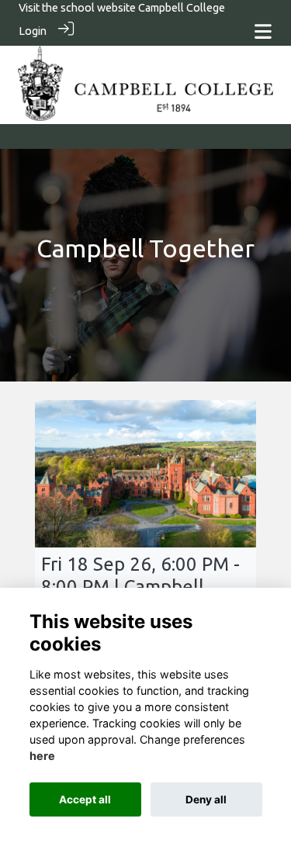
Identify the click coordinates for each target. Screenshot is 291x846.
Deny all (206, 799)
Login (33, 31)
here (42, 755)
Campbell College (181, 8)
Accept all (85, 799)
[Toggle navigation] (263, 31)
